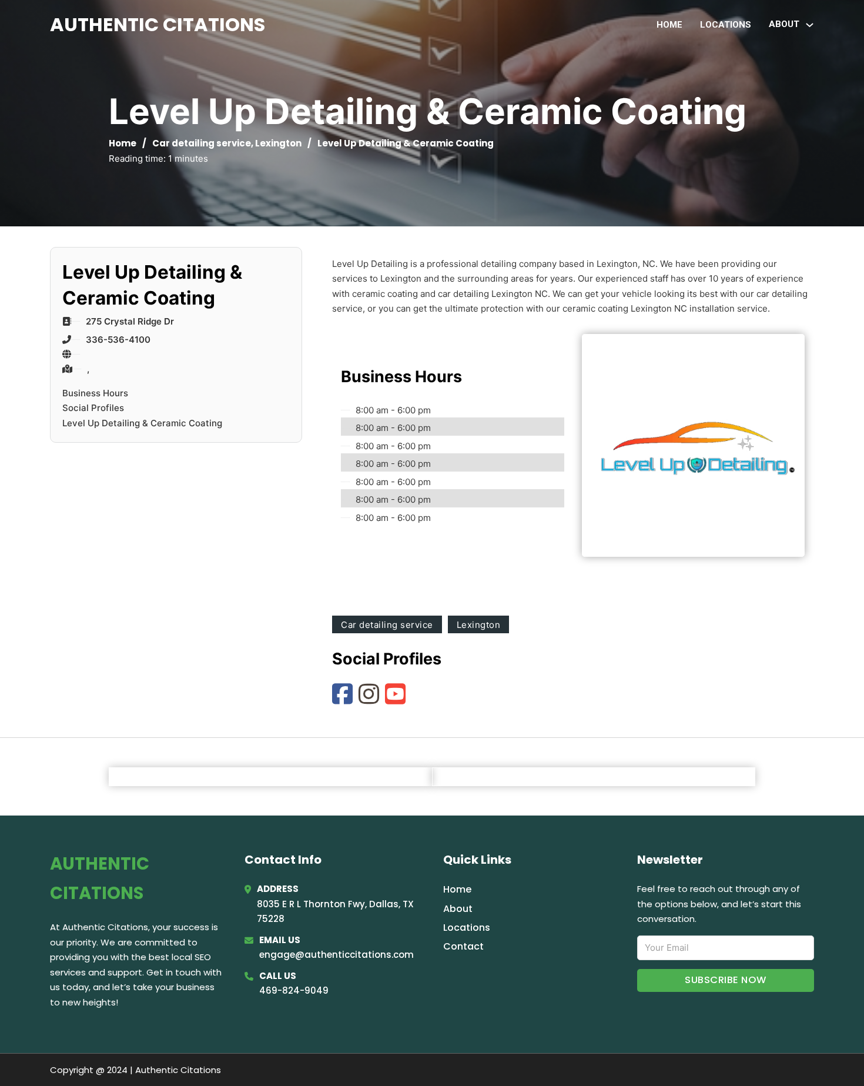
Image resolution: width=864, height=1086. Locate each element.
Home (669, 24)
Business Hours (95, 393)
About (458, 908)
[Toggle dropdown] (809, 25)
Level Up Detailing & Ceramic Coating (142, 423)
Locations (725, 24)
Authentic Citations (157, 24)
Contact (463, 946)
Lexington (278, 143)
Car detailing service (201, 143)
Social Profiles (93, 407)
